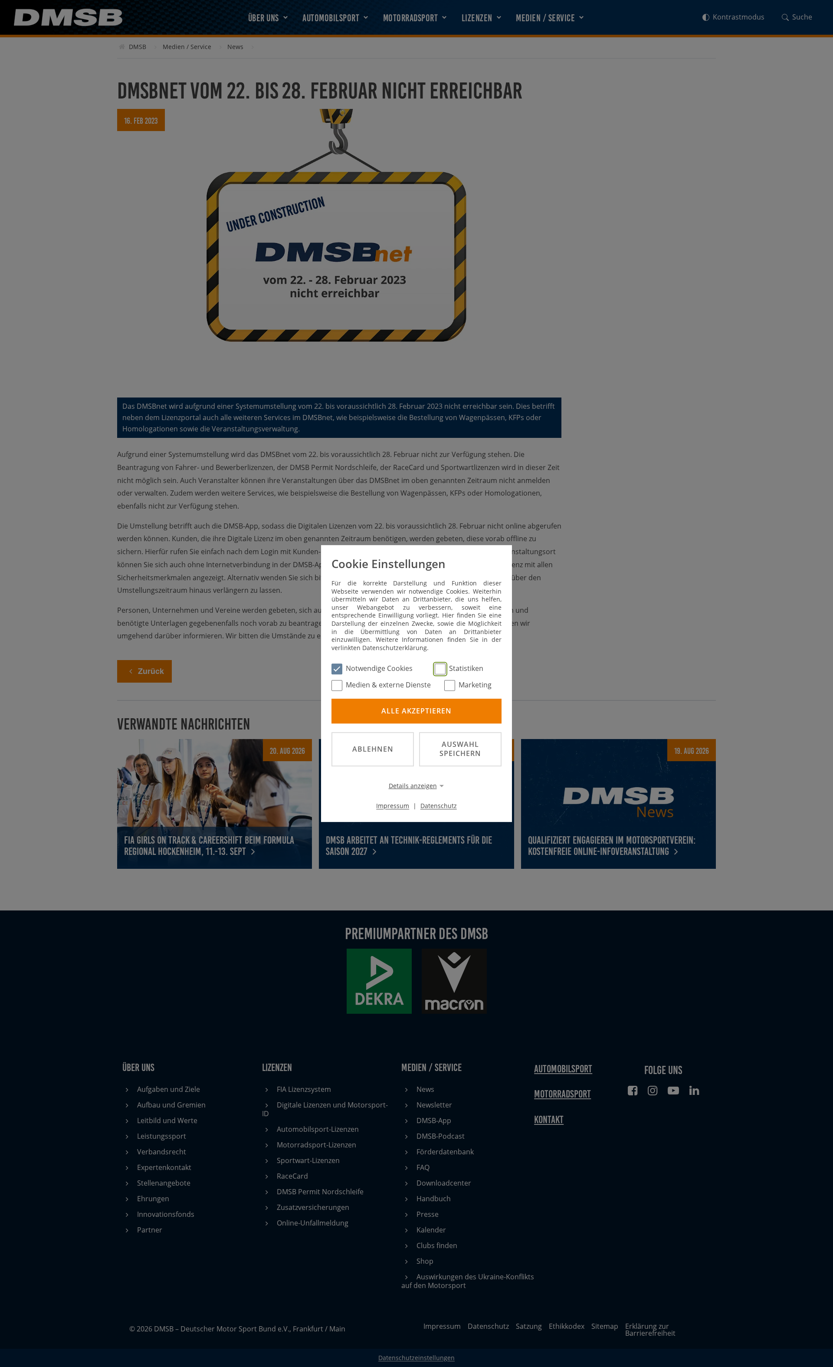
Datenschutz (438, 806)
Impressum (392, 806)
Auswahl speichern (460, 748)
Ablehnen (373, 749)
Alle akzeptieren (416, 711)
